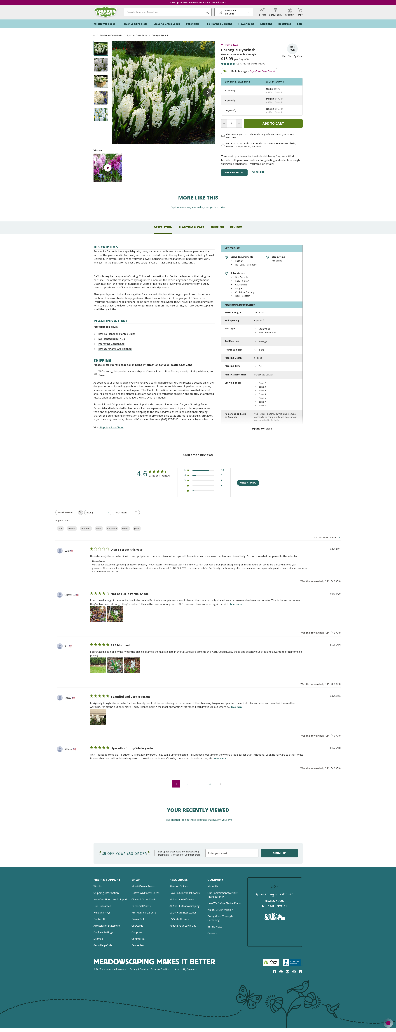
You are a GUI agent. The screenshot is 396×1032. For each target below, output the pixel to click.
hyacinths (86, 528)
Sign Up (279, 853)
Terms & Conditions (161, 969)
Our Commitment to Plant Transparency (222, 894)
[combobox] (97, 512)
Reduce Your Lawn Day (182, 925)
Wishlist (98, 886)
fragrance (112, 528)
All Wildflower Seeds (143, 886)
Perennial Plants (141, 906)
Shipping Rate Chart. (112, 427)
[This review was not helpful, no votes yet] (337, 581)
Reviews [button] (236, 227)
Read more (236, 604)
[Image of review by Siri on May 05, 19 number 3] (132, 665)
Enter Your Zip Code (292, 56)
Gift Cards (137, 925)
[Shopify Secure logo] (271, 962)
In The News (214, 926)
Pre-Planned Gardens (143, 912)
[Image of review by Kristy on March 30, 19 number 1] (98, 717)
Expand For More (261, 428)
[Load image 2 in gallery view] (101, 64)
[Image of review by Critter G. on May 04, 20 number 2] (115, 614)
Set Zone (231, 137)
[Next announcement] (301, 2)
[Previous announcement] (95, 2)
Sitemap (98, 938)
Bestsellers (137, 945)
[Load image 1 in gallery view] (101, 48)
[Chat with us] (388, 1023)
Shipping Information (106, 893)
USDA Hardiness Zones (183, 912)
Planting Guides (178, 886)
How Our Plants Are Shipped (115, 349)
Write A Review (248, 482)
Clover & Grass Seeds (143, 899)
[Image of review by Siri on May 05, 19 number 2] (115, 665)
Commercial (138, 938)
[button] (300, 12)
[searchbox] (66, 512)
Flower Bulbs (139, 919)
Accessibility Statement (107, 925)
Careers (212, 933)
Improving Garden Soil (111, 344)
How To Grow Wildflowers (184, 893)
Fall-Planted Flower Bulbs (111, 35)
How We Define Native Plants (224, 903)
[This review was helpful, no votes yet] (332, 581)
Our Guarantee (102, 906)
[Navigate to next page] (221, 784)
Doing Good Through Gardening (220, 918)
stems (125, 528)
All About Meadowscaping (184, 906)
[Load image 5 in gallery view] (101, 114)
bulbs (98, 528)
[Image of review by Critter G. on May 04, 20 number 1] (98, 614)
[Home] (94, 35)
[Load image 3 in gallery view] (101, 81)
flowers (71, 528)
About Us (212, 886)
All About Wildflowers (181, 899)
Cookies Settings (103, 932)
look (60, 528)
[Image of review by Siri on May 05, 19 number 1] (98, 665)
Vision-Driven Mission (220, 909)
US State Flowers (179, 919)
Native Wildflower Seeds (145, 893)
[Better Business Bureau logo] (293, 962)
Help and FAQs (102, 912)
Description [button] (163, 227)
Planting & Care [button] (191, 227)
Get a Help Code (103, 945)
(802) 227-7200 (274, 901)
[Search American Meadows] (207, 12)
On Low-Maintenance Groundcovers (206, 2)
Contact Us (100, 919)
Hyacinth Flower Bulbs (137, 35)
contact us (188, 419)
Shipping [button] (217, 227)
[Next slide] (207, 92)
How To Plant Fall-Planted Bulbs (117, 334)
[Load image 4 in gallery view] (101, 97)
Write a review (258, 64)
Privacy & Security (139, 969)
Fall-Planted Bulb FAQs (111, 339)
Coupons (136, 932)
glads (136, 528)
